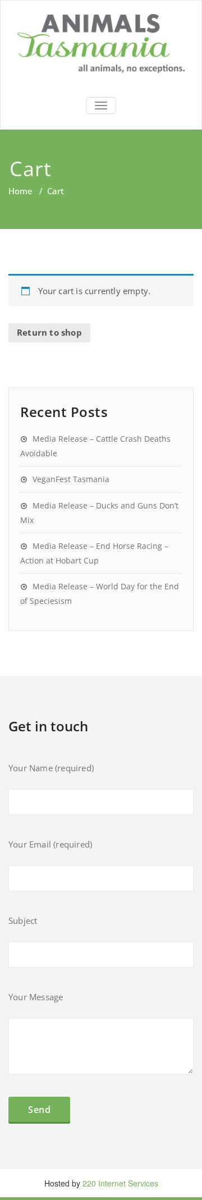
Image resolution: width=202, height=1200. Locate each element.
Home (20, 190)
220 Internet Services (120, 1183)
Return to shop (49, 332)
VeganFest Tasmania (71, 479)
